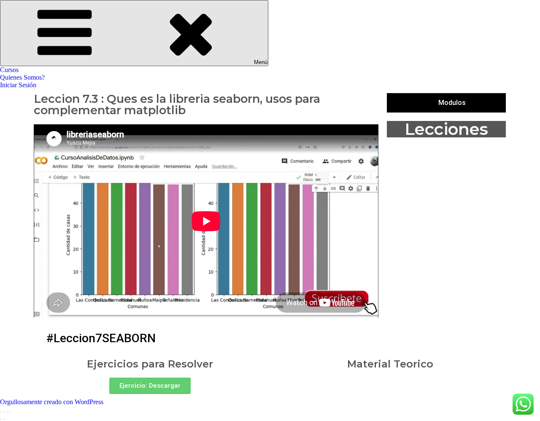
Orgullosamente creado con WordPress (51, 401)
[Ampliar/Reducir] (11, 412)
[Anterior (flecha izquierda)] (1, 419)
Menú (260, 62)
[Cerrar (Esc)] (1, 412)
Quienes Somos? (22, 77)
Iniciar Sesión (18, 84)
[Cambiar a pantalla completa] (7, 412)
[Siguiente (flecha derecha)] (4, 419)
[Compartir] (4, 412)
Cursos (9, 69)
